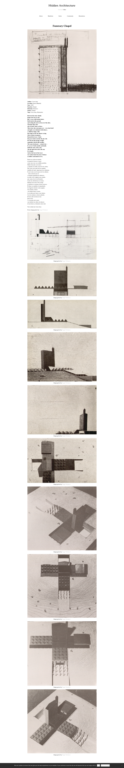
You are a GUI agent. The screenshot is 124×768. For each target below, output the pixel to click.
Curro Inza (35, 101)
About (41, 16)
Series (60, 16)
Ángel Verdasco (43, 210)
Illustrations (82, 16)
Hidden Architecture (62, 5)
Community (70, 16)
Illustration (40, 112)
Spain (34, 103)
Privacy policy (105, 765)
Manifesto (50, 16)
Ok (98, 765)
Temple (35, 107)
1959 (32, 105)
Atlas (64, 9)
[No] (122, 765)
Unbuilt (33, 110)
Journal (60, 9)
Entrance (35, 108)
